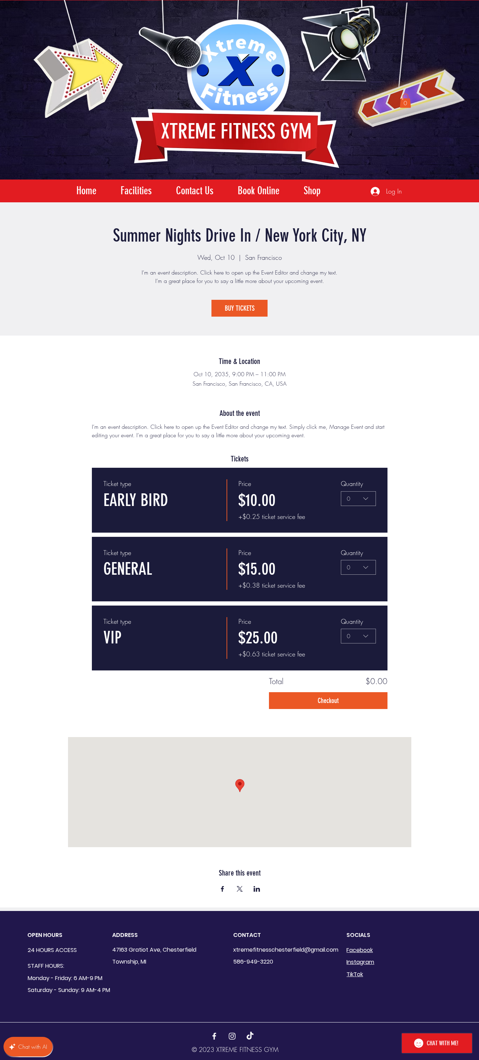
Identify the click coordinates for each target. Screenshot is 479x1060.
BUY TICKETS (240, 308)
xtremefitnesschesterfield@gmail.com (285, 950)
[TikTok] (250, 1036)
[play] (448, 5)
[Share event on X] (239, 889)
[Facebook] (214, 1036)
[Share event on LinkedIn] (257, 889)
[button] (405, 101)
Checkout (328, 700)
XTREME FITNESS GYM (236, 131)
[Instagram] (232, 1036)
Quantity (352, 483)
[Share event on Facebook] (222, 889)
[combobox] (358, 498)
